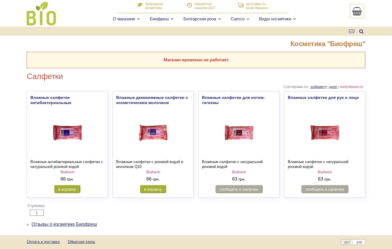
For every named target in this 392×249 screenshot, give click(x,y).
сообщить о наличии (239, 189)
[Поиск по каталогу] (361, 31)
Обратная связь (81, 242)
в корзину (67, 189)
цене (333, 87)
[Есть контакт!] (352, 31)
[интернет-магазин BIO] (41, 23)
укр (359, 242)
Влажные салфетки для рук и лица (323, 97)
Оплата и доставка (43, 242)
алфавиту (319, 87)
